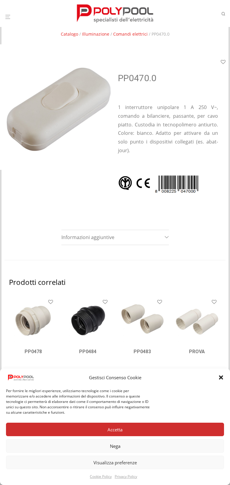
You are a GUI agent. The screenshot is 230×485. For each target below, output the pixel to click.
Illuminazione (95, 34)
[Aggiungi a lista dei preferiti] (223, 62)
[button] (221, 377)
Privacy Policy (126, 476)
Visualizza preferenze (115, 463)
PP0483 (142, 351)
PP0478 (33, 351)
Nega (115, 446)
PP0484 (87, 351)
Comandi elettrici (130, 34)
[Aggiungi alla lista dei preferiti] (50, 302)
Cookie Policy (101, 476)
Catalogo (69, 34)
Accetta (115, 430)
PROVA (197, 351)
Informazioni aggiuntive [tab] (87, 237)
